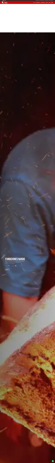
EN (52, 2)
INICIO (34, 2)
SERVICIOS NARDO (43, 2)
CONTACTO (50, 2)
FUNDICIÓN (47, 2)
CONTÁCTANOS (7, 269)
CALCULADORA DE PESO (38, 2)
